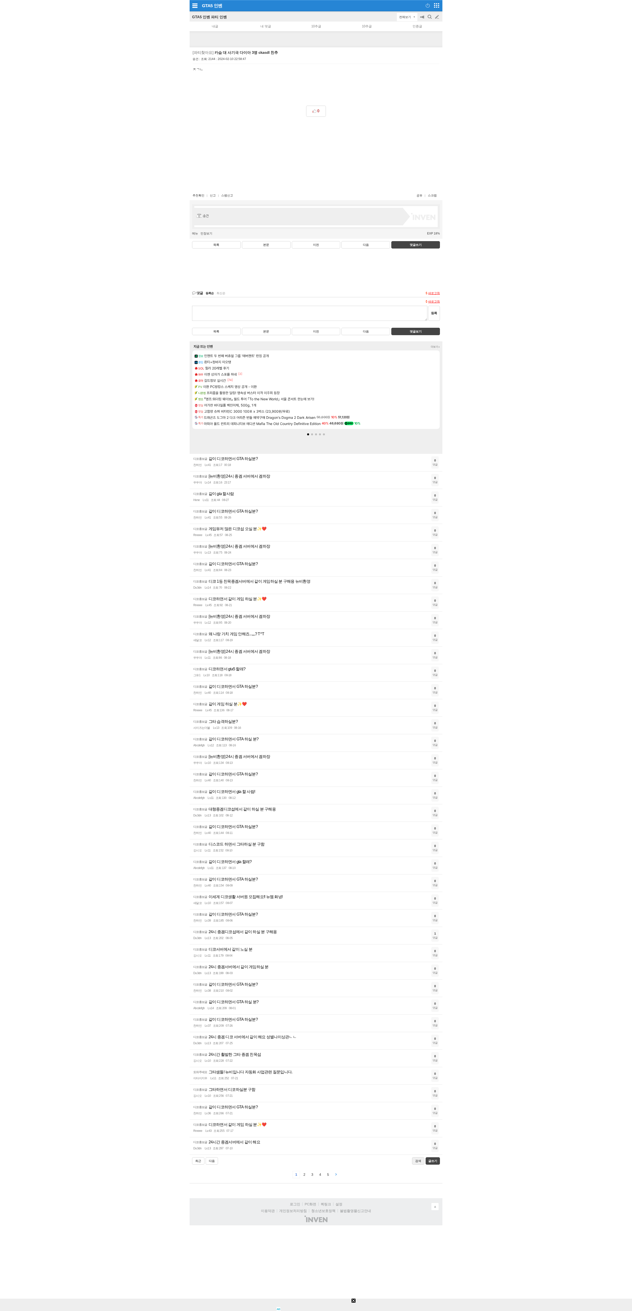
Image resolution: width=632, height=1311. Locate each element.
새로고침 (434, 293)
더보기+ (435, 346)
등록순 (210, 293)
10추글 (316, 26)
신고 (213, 195)
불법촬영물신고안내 (355, 1211)
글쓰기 (437, 17)
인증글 (417, 26)
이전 (316, 245)
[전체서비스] (437, 5)
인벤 (218, 5)
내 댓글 (265, 26)
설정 (339, 1204)
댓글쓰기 (416, 245)
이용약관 (268, 1211)
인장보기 (206, 233)
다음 (366, 245)
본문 (266, 245)
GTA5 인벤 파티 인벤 (209, 17)
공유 (419, 195)
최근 (198, 1161)
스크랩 (432, 195)
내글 (215, 26)
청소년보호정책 (323, 1211)
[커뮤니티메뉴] (195, 5)
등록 (434, 313)
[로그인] (428, 5)
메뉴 (195, 233)
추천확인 (198, 195)
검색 (418, 1161)
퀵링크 (326, 1204)
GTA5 (207, 5)
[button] (308, 434)
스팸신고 (227, 195)
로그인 (295, 1204)
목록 (216, 245)
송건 (195, 59)
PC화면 (310, 1204)
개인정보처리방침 (293, 1211)
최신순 (221, 293)
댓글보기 (416, 331)
